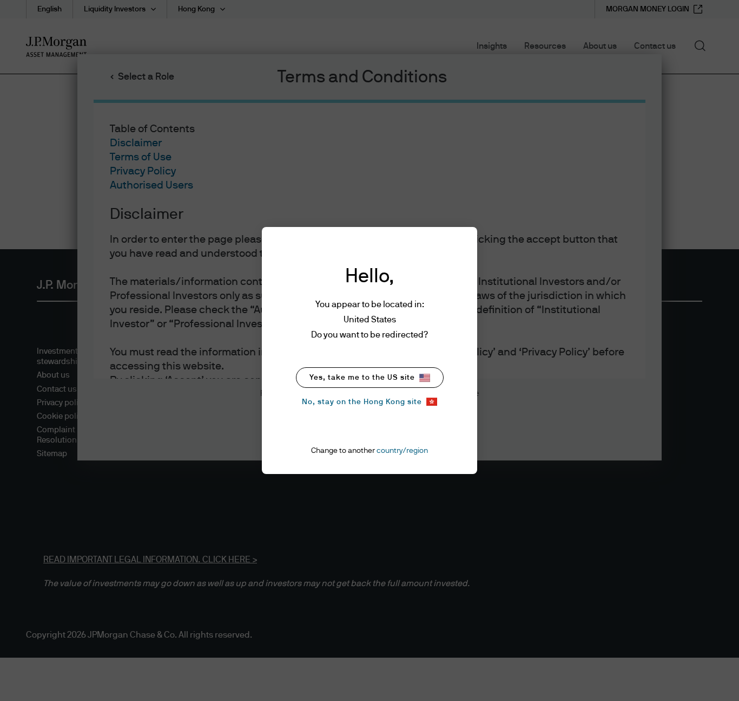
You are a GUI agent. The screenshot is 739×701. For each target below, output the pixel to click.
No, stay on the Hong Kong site (362, 402)
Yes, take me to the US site (362, 377)
